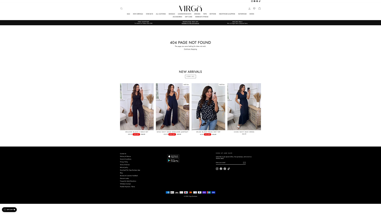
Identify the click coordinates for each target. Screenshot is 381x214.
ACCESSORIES (177, 17)
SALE (128, 14)
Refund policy (124, 167)
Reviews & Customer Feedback (129, 176)
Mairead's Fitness (201, 17)
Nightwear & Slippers (227, 14)
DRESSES (197, 14)
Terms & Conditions (125, 159)
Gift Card (188, 17)
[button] (9, 209)
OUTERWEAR (242, 14)
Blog (121, 173)
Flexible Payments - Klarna (127, 187)
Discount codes (124, 178)
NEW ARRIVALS (138, 14)
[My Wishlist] (254, 8)
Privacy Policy (124, 162)
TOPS (205, 14)
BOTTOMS (213, 14)
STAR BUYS (149, 14)
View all (191, 76)
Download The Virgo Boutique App (130, 170)
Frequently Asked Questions (128, 181)
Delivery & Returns (125, 156)
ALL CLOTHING (161, 14)
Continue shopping (190, 49)
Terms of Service (125, 165)
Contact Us (123, 154)
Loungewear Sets (184, 14)
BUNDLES (172, 14)
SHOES (252, 14)
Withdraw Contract (125, 184)
